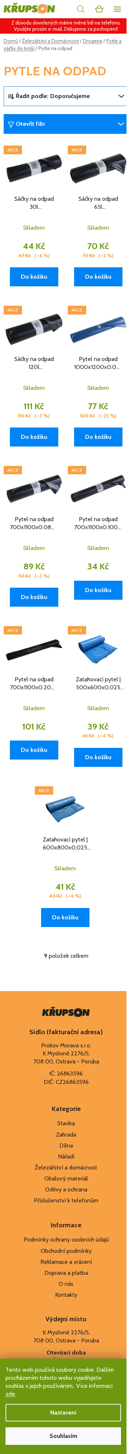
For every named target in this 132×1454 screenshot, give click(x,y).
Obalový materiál (66, 1178)
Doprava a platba (66, 1272)
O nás (66, 1283)
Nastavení (63, 1412)
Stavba (66, 1123)
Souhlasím (63, 1435)
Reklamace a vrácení (66, 1261)
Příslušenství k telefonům (66, 1200)
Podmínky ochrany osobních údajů (66, 1239)
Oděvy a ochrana (66, 1189)
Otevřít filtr (30, 123)
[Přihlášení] (64, 9)
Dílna (66, 1145)
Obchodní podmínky (66, 1250)
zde (10, 1393)
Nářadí (66, 1156)
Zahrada (66, 1134)
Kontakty (66, 1294)
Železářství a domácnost (66, 1167)
